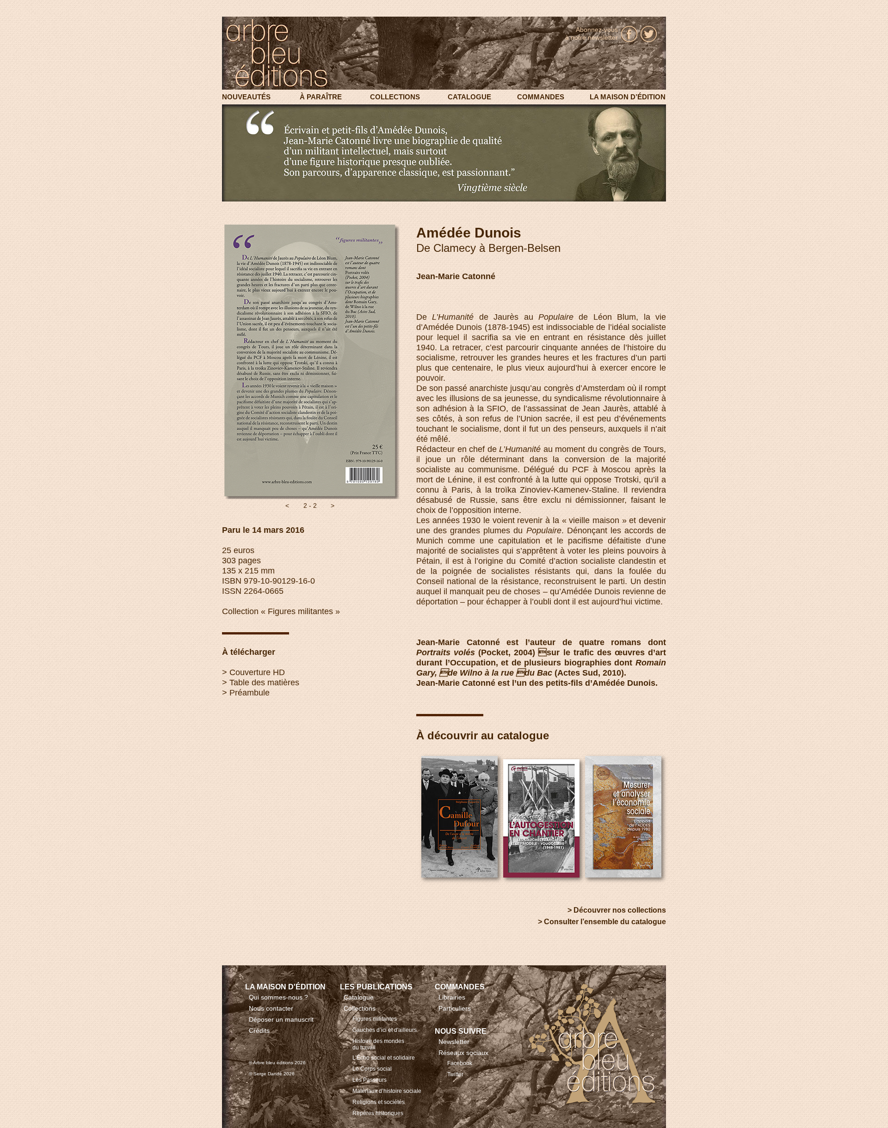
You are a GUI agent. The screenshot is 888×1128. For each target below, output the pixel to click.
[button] (287, 505)
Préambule (249, 692)
